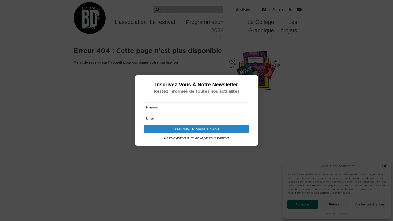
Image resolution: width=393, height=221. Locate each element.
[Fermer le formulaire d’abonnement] (252, 81)
